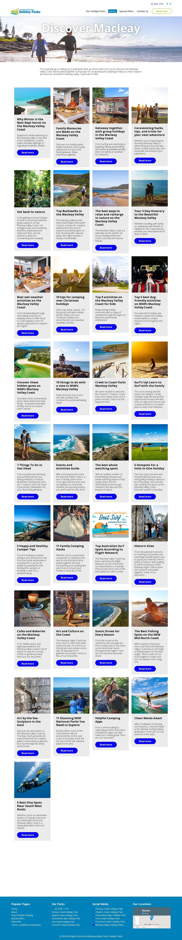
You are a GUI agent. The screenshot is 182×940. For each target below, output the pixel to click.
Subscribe (16, 921)
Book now (161, 11)
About (112, 11)
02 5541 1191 (157, 4)
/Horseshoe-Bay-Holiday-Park (110, 915)
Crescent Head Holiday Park (66, 924)
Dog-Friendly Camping (22, 915)
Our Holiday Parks (95, 11)
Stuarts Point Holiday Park (65, 915)
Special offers (126, 11)
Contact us (142, 11)
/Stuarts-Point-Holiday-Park (109, 912)
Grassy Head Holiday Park (65, 912)
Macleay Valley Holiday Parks (109, 924)
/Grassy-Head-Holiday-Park (109, 908)
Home (14, 908)
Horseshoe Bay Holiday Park (66, 918)
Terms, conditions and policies (26, 924)
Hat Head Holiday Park (63, 921)
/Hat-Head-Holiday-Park (107, 918)
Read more (28, 152)
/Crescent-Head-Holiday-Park (110, 921)
